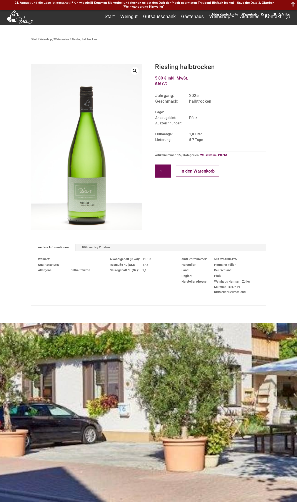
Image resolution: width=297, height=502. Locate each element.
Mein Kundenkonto (225, 14)
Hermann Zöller (225, 264)
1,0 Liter (195, 134)
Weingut (129, 17)
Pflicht (222, 155)
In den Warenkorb (197, 171)
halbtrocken (200, 101)
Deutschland (223, 270)
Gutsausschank (159, 17)
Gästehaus (192, 17)
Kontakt (273, 17)
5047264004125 (225, 259)
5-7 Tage (196, 140)
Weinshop (219, 17)
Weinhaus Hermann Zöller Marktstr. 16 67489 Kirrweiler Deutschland (232, 287)
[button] (135, 71)
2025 (194, 95)
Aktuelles (249, 17)
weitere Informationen (53, 247)
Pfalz (193, 118)
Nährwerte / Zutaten (96, 247)
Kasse (265, 14)
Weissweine (61, 39)
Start (110, 17)
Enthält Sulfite (80, 270)
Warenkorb (249, 14)
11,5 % (146, 259)
